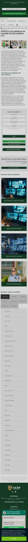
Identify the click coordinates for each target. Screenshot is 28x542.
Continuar (14, 538)
